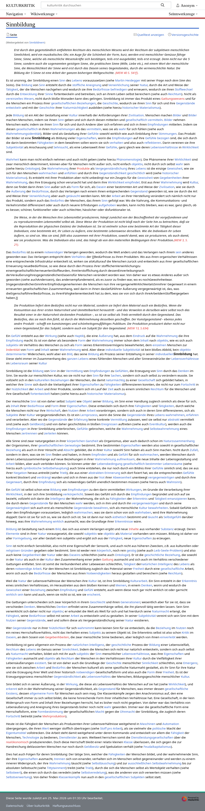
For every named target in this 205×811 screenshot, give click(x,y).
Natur (144, 85)
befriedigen (119, 89)
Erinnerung (112, 473)
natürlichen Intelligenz (157, 564)
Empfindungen (158, 124)
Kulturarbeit (138, 581)
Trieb (63, 473)
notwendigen (53, 252)
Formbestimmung (50, 711)
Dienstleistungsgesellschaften (152, 737)
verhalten (116, 143)
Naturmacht (160, 611)
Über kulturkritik (38, 806)
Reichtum (174, 94)
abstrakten (96, 473)
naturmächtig (115, 380)
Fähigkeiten (45, 143)
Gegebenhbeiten (57, 637)
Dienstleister (68, 737)
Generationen (130, 602)
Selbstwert (13, 772)
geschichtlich (136, 173)
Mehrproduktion (53, 716)
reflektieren (152, 143)
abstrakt (173, 419)
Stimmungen (168, 134)
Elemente (12, 534)
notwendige (23, 569)
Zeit (110, 389)
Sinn (62, 80)
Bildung (26, 85)
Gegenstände (185, 103)
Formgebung (22, 538)
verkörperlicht (73, 494)
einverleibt (167, 637)
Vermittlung (74, 371)
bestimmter (154, 464)
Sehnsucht (60, 147)
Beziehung (13, 450)
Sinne (49, 94)
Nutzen (73, 410)
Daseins (74, 555)
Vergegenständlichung (111, 168)
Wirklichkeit (190, 147)
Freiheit (138, 569)
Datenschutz (14, 806)
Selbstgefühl (172, 517)
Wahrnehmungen (62, 129)
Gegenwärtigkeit (18, 508)
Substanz (167, 529)
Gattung (107, 559)
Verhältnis (78, 257)
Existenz (11, 693)
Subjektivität (14, 147)
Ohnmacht (127, 711)
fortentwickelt (40, 394)
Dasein (101, 187)
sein (178, 252)
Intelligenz (57, 498)
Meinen (121, 585)
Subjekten (138, 777)
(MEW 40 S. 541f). (127, 73)
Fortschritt (188, 384)
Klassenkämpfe (69, 777)
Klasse (128, 742)
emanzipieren (177, 498)
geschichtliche (154, 555)
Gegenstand (139, 191)
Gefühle (93, 134)
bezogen (163, 138)
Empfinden (99, 454)
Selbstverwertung (18, 777)
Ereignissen (109, 424)
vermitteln (155, 120)
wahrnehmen (175, 415)
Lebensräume (172, 464)
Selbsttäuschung (103, 763)
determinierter (16, 354)
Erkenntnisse (124, 521)
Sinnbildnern (36, 42)
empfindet (132, 182)
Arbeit (116, 196)
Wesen (29, 98)
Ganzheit (92, 441)
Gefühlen (121, 371)
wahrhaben (143, 512)
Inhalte (134, 529)
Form (75, 187)
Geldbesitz (37, 424)
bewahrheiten (158, 508)
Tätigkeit (12, 89)
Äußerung (18, 191)
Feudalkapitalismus (157, 747)
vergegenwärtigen (161, 477)
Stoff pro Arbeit (111, 728)
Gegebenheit (31, 555)
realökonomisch (17, 742)
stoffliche (78, 85)
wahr (122, 129)
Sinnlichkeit (70, 649)
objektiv (137, 164)
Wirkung (51, 336)
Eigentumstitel (16, 733)
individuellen (164, 354)
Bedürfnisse (101, 89)
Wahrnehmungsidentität (23, 134)
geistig (131, 550)
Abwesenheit (122, 477)
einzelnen (159, 345)
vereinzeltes (14, 98)
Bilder (177, 115)
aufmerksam (126, 459)
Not (102, 477)
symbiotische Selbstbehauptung (45, 468)
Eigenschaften (86, 138)
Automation (170, 724)
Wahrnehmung (57, 168)
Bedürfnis (57, 200)
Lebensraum (19, 363)
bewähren (100, 508)
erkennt (11, 689)
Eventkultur (157, 424)
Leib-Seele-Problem (168, 550)
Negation (20, 473)
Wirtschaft (53, 410)
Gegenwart (14, 482)
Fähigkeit (115, 538)
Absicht (68, 450)
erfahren (192, 415)
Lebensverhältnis (98, 676)
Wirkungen (133, 489)
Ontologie (32, 168)
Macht (99, 711)
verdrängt (44, 477)
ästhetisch (119, 517)
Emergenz (190, 663)
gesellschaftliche (172, 569)
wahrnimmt (85, 628)
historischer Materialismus (141, 108)
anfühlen (70, 173)
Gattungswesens (173, 98)
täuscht (153, 517)
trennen (59, 759)
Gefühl (15, 336)
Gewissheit (174, 168)
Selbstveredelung (93, 772)
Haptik (79, 336)
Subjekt (70, 401)
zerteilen (50, 433)
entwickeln (13, 108)
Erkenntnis (140, 498)
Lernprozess (88, 415)
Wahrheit (12, 159)
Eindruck (139, 336)
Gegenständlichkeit (112, 173)
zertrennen (29, 433)
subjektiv (12, 345)
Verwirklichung (118, 85)
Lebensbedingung (109, 464)
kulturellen (42, 380)
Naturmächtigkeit (75, 108)
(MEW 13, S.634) (137, 328)
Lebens (77, 80)
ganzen (72, 359)
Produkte (83, 168)
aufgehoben (107, 205)
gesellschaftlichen (63, 103)
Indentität (13, 350)
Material (126, 534)
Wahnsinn (174, 482)
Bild (69, 354)
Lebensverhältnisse (164, 147)
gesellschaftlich (136, 120)
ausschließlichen (139, 763)
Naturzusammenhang (179, 441)
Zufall (194, 450)
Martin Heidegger (127, 80)
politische (159, 728)
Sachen (116, 375)
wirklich (58, 521)
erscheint (93, 594)
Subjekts (95, 632)
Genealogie (72, 445)
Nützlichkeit (20, 389)
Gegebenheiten (171, 178)
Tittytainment (56, 768)
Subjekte (12, 415)
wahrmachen (48, 173)
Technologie (30, 737)
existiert (40, 663)
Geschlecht (97, 602)
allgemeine (38, 693)
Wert (45, 728)
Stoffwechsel (184, 89)
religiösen (13, 550)
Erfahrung (81, 419)
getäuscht (73, 196)
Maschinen (147, 724)
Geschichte (110, 103)
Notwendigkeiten (98, 573)
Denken (183, 371)
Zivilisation (136, 115)
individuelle (114, 350)
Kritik (185, 632)
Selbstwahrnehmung (164, 429)
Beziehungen (86, 103)
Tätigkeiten (166, 406)
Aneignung (93, 85)
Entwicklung (28, 94)
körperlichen (76, 441)
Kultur (73, 115)
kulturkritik (20, 5)
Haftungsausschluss (66, 806)
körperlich (104, 550)
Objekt (87, 401)
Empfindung (14, 340)
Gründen (27, 550)
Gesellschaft (146, 380)
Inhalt (144, 340)
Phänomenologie (129, 159)
